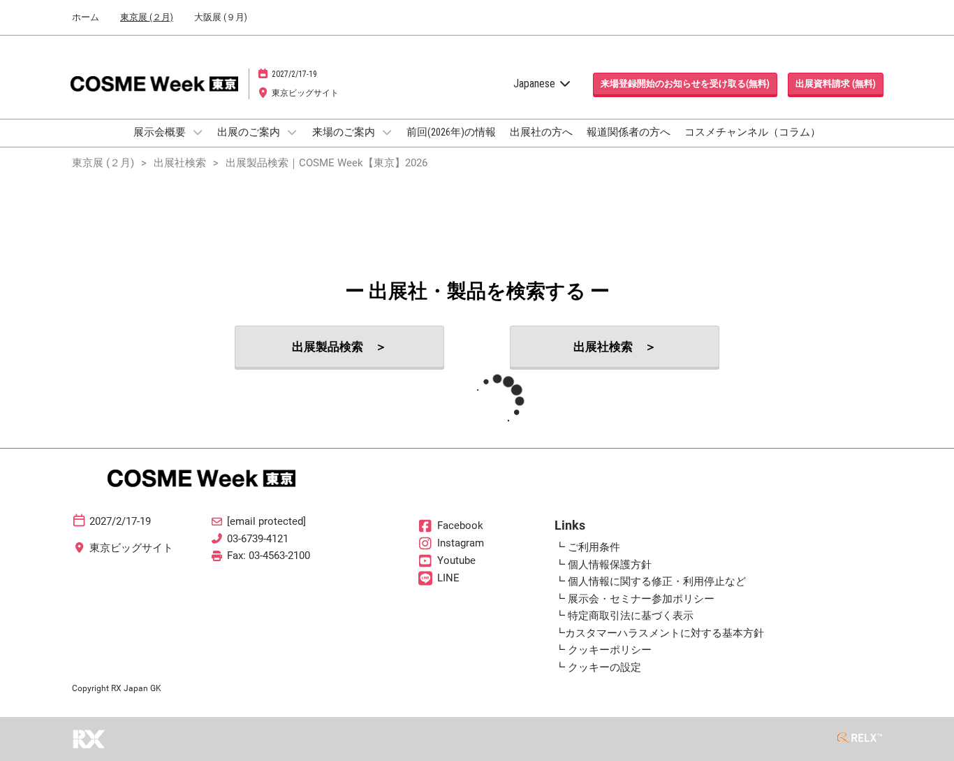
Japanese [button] (535, 83)
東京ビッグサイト (305, 93)
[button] (685, 84)
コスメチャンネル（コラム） (752, 132)
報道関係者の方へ (628, 132)
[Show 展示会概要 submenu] (197, 132)
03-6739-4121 (257, 538)
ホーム (85, 17)
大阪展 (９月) (220, 17)
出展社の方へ (541, 132)
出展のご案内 (249, 132)
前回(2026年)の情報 (451, 132)
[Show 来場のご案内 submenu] (387, 132)
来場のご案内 (344, 132)
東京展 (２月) (146, 17)
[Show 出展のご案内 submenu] (292, 132)
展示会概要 (160, 132)
